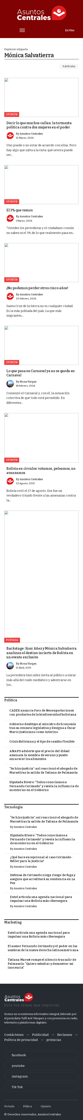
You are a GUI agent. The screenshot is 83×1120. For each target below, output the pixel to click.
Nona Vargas (28, 381)
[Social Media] (41, 1055)
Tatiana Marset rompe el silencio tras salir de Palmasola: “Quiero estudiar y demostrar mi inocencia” (42, 963)
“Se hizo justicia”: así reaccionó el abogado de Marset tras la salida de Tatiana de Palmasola (43, 770)
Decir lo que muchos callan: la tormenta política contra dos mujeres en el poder (39, 125)
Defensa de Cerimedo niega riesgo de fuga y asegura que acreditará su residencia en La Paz (42, 879)
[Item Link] (41, 97)
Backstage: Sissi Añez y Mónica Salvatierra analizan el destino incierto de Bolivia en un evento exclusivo (41, 652)
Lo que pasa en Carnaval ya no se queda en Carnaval (40, 373)
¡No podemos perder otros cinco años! (37, 288)
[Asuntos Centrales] (41, 13)
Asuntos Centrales (31, 133)
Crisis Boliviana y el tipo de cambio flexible (41, 741)
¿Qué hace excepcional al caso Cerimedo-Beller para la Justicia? (41, 859)
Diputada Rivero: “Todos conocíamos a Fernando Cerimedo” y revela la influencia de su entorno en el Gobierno (44, 786)
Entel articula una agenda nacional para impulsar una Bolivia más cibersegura (41, 899)
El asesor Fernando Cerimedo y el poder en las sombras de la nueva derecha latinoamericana (43, 948)
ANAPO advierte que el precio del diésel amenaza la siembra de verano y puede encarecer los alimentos (39, 755)
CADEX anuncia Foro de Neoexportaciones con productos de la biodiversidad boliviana (42, 712)
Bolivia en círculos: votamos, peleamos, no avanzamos (41, 471)
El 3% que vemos (19, 210)
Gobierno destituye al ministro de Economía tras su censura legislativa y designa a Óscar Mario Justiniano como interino (42, 728)
